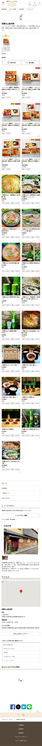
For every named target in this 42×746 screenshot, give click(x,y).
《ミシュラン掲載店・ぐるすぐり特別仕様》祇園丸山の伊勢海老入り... (11, 125)
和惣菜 (5, 652)
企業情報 (21, 725)
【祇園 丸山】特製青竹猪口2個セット (11, 298)
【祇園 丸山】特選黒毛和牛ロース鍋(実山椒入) (11, 230)
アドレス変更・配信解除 (8, 519)
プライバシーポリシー (21, 736)
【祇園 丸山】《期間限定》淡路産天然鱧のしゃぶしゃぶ (31, 196)
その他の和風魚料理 (7, 645)
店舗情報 (4, 488)
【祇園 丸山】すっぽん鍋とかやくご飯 (11, 462)
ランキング (30, 9)
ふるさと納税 (12, 9)
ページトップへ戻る (37, 711)
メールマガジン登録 (21, 515)
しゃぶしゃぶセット (9, 660)
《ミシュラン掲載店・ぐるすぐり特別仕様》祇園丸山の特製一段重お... (31, 89)
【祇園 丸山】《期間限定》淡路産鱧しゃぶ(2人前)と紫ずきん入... (31, 298)
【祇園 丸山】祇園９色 (28, 397)
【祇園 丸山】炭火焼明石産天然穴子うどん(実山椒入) (31, 230)
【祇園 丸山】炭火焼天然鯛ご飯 (10, 263)
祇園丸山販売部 (21, 719)
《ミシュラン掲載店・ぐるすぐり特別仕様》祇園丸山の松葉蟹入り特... (31, 161)
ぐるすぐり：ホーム (7, 719)
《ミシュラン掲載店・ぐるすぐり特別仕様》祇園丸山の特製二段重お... (31, 125)
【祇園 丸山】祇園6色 (8, 429)
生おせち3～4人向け (9, 648)
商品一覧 (4, 483)
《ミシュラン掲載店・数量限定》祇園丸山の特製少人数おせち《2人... (11, 89)
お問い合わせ (6, 498)
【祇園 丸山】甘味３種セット (30, 365)
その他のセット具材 (9, 656)
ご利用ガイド (6, 493)
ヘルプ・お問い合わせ (21, 740)
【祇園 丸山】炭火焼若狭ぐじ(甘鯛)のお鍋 (30, 332)
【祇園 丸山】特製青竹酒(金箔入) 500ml (31, 264)
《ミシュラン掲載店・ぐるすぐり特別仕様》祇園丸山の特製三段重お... (11, 161)
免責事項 (21, 733)
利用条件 (21, 729)
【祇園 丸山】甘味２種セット (10, 397)
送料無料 (21, 9)
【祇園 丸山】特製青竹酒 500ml (30, 429)
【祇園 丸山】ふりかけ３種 (9, 365)
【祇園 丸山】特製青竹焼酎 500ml (9, 332)
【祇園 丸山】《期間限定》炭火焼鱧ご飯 (11, 196)
